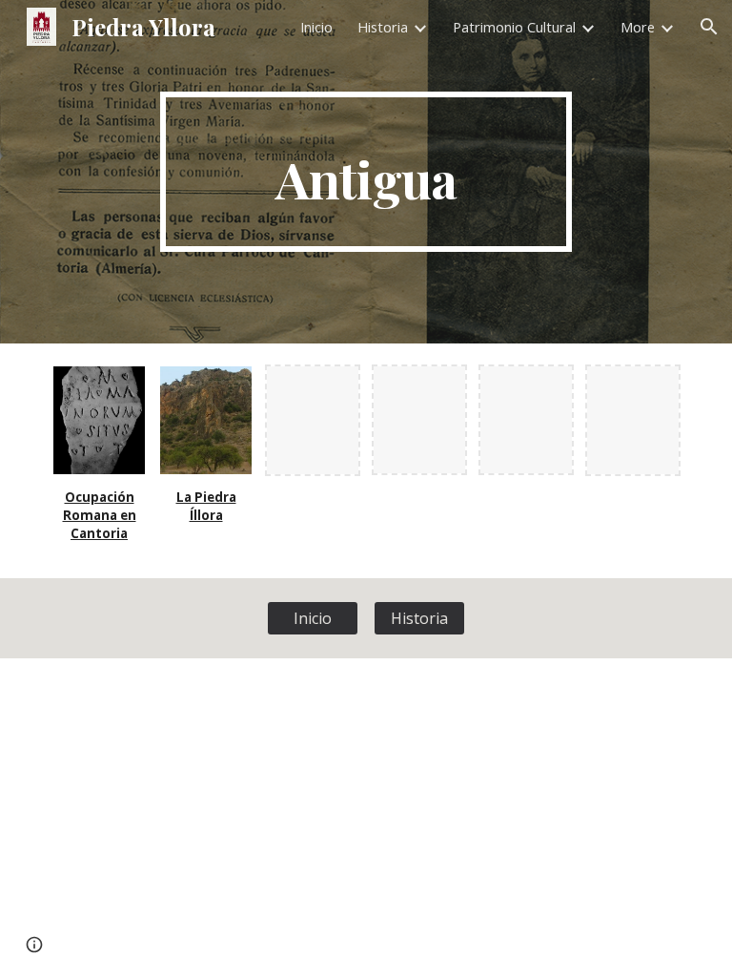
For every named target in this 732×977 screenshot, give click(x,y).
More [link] (637, 26)
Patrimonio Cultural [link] (514, 26)
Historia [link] (382, 26)
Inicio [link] (316, 26)
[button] (709, 27)
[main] (365, 172)
